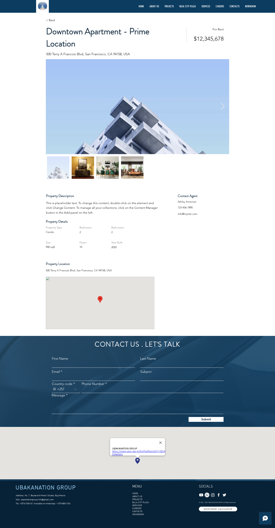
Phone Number (93, 384)
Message (58, 395)
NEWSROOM (138, 514)
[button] (169, 6)
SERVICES (137, 505)
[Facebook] (218, 495)
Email (56, 371)
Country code (62, 384)
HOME (135, 493)
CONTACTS (137, 511)
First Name (60, 358)
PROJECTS (137, 499)
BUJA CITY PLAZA (139, 502)
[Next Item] (223, 106)
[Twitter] (224, 495)
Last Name (148, 358)
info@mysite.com (187, 214)
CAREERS (136, 508)
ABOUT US (137, 496)
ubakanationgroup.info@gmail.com (37, 499)
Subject (146, 371)
